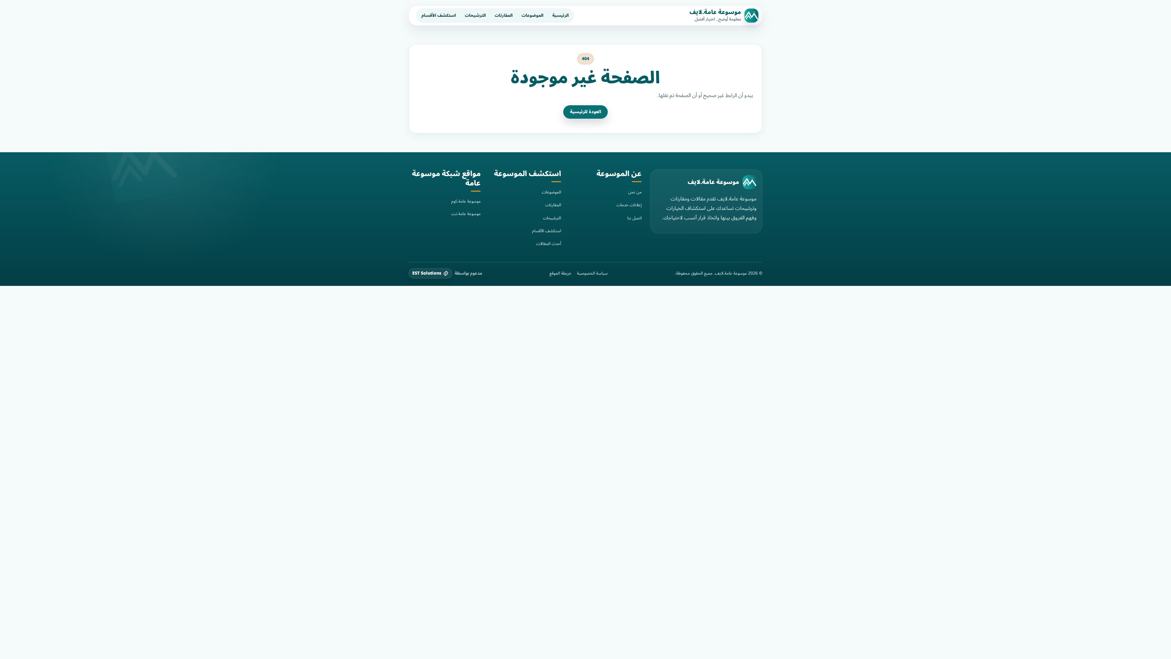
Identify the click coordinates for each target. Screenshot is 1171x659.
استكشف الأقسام (438, 15)
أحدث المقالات (548, 243)
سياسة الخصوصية (592, 273)
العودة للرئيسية (585, 111)
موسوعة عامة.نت (466, 213)
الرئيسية (560, 15)
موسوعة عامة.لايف (715, 12)
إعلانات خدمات (629, 204)
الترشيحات (475, 15)
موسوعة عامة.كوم (466, 201)
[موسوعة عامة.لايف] (750, 182)
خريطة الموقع (560, 273)
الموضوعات (532, 15)
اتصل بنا (634, 218)
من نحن (635, 192)
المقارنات (504, 15)
